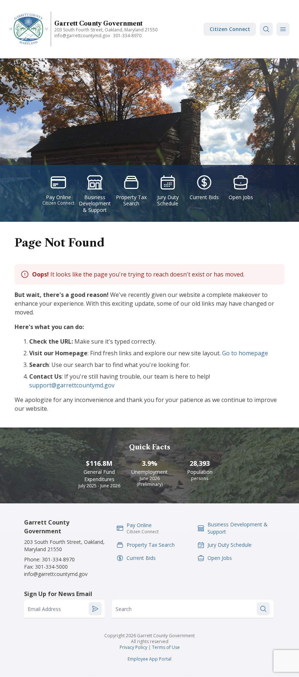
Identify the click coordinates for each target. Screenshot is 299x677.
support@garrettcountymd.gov (71, 385)
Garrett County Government (98, 23)
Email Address (44, 609)
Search (124, 609)
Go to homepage (245, 353)
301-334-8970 (127, 35)
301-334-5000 (51, 566)
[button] (283, 29)
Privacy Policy (133, 647)
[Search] (266, 29)
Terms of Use (166, 647)
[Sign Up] (95, 608)
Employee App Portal (149, 659)
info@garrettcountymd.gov (82, 35)
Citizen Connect (230, 29)
